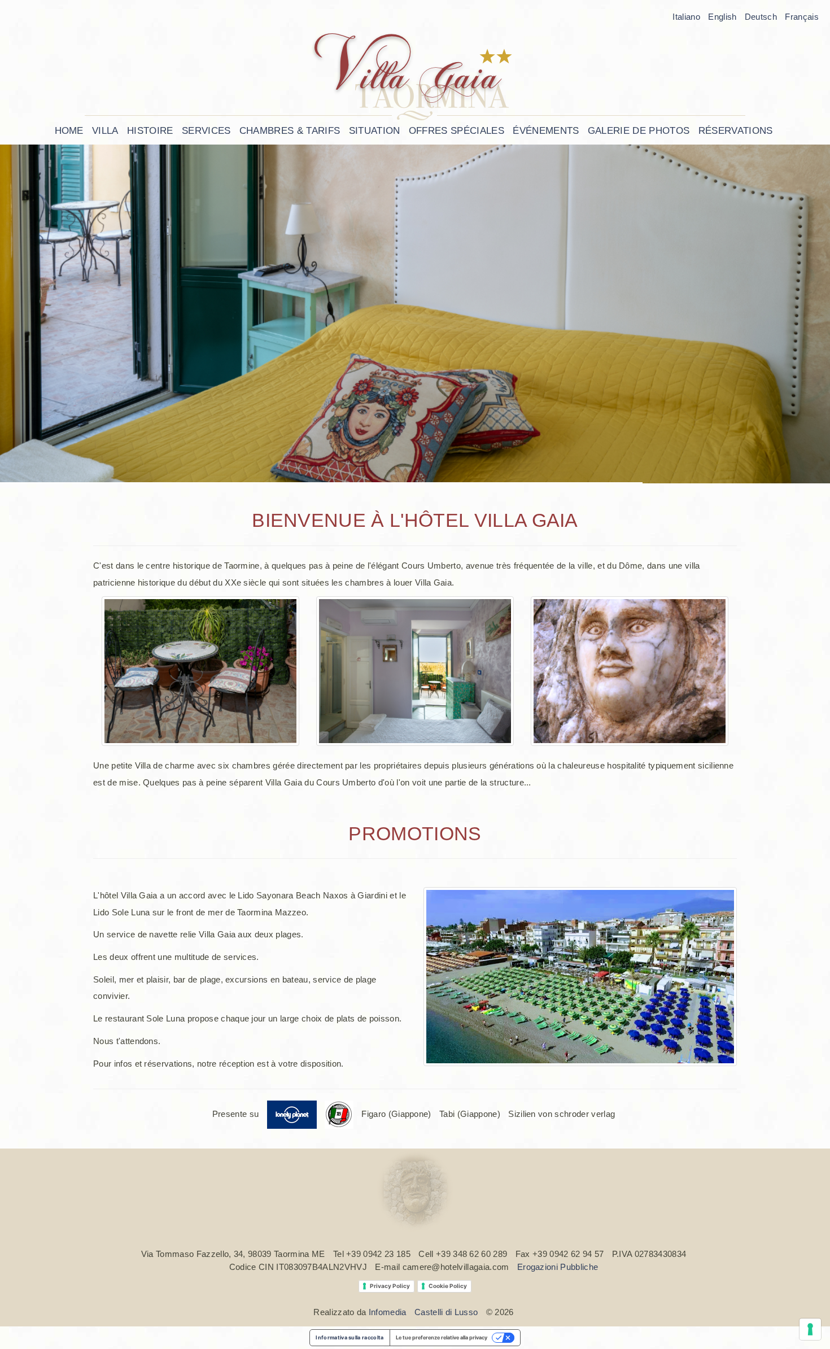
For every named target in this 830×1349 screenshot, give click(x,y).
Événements (546, 130)
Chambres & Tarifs (289, 130)
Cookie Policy (448, 1285)
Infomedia (388, 1312)
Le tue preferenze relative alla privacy (441, 1337)
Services (206, 130)
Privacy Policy (390, 1285)
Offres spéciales (456, 130)
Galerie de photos (638, 130)
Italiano (686, 16)
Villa (105, 130)
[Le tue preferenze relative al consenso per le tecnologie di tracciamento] (810, 1329)
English (722, 16)
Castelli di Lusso (446, 1312)
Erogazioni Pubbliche (557, 1267)
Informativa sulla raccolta (349, 1337)
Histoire (150, 130)
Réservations (735, 130)
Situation (374, 130)
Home (69, 130)
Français (802, 16)
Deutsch (761, 16)
